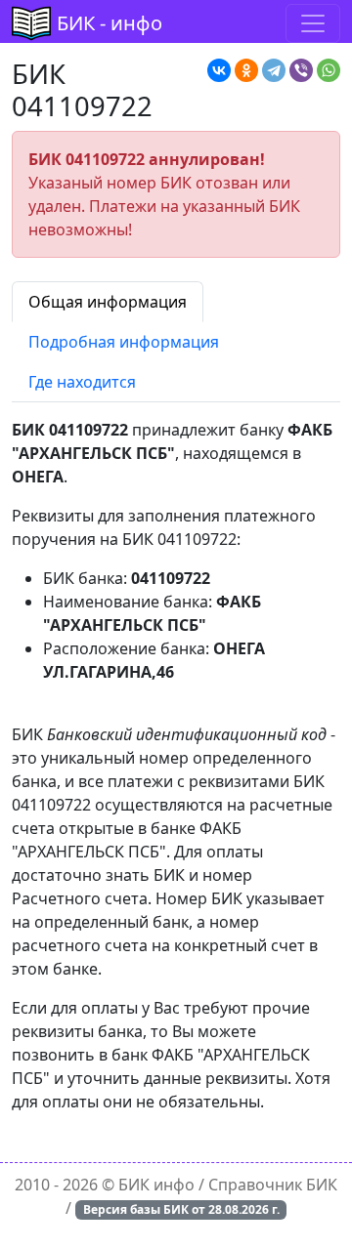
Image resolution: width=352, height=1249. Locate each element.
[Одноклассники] (246, 70)
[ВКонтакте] (219, 70)
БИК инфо (156, 1184)
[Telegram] (274, 70)
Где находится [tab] (82, 382)
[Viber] (301, 70)
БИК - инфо (109, 23)
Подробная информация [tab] (123, 342)
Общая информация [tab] (107, 301)
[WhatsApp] (328, 70)
